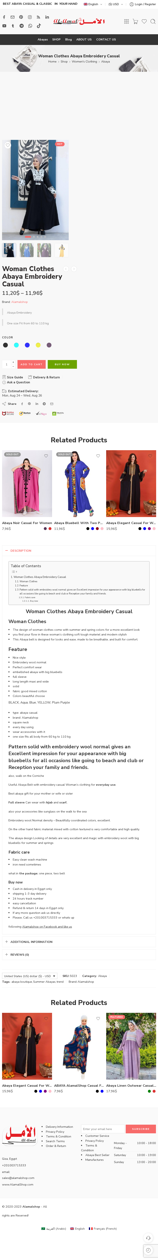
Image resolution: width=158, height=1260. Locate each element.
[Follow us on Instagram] (30, 17)
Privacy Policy (55, 1132)
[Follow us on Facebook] (4, 17)
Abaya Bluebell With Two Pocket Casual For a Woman (79, 523)
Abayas (43, 39)
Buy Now (62, 364)
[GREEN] (149, 1091)
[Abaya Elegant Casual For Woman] (131, 483)
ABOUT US (84, 39)
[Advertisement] (79, 109)
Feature (24, 585)
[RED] (50, 528)
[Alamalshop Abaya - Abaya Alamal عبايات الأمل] (79, 21)
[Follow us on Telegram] (21, 26)
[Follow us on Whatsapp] (30, 26)
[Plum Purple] (45, 528)
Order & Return (56, 1146)
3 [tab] (37, 240)
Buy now (34, 601)
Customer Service (97, 1136)
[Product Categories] (126, 21)
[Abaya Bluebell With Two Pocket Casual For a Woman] (79, 483)
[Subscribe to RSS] (38, 17)
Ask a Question (18, 382)
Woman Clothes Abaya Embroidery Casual (40, 577)
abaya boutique (22, 982)
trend (60, 982)
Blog (68, 39)
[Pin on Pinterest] (29, 403)
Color (7, 337)
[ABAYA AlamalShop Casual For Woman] (79, 1046)
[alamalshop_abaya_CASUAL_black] (35, 190)
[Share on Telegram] (44, 403)
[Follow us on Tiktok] (39, 26)
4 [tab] (41, 240)
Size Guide (14, 377)
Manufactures (94, 1160)
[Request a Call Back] (148, 1237)
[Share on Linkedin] (36, 403)
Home (52, 61)
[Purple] (149, 528)
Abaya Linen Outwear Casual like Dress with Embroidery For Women (131, 1085)
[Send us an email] (12, 17)
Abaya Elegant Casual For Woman (131, 523)
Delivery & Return (46, 377)
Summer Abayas (44, 982)
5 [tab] (45, 240)
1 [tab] (28, 240)
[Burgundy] (97, 528)
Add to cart (32, 364)
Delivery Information (59, 1127)
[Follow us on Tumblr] (13, 26)
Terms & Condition (58, 1136)
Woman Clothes (28, 581)
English (93, 4)
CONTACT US (106, 39)
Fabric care (30, 597)
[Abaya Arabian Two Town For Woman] (74, 269)
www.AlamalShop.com (17, 1184)
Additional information (31, 942)
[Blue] (92, 528)
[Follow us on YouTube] (4, 26)
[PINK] (102, 528)
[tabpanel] (35, 191)
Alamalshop (19, 302)
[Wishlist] (8, 145)
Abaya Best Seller (97, 1155)
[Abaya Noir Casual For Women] (27, 483)
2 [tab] (34, 240)
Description (20, 551)
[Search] (153, 21)
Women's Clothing (84, 61)
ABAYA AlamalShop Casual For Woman (79, 1085)
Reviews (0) (19, 955)
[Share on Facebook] (22, 403)
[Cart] (135, 21)
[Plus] (13, 362)
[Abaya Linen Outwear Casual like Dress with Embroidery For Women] (131, 1046)
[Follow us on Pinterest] (21, 17)
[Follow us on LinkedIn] (47, 17)
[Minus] (13, 366)
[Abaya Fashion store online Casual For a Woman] (66, 269)
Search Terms (55, 1141)
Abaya (105, 61)
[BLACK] (88, 528)
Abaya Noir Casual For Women (27, 523)
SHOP (56, 39)
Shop (64, 61)
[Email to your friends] (51, 404)
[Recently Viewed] (148, 1250)
